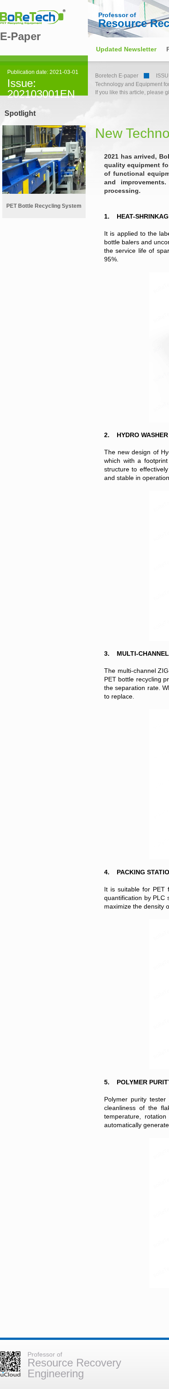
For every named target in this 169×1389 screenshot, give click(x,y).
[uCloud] (10, 1375)
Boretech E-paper (116, 75)
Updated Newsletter (126, 49)
